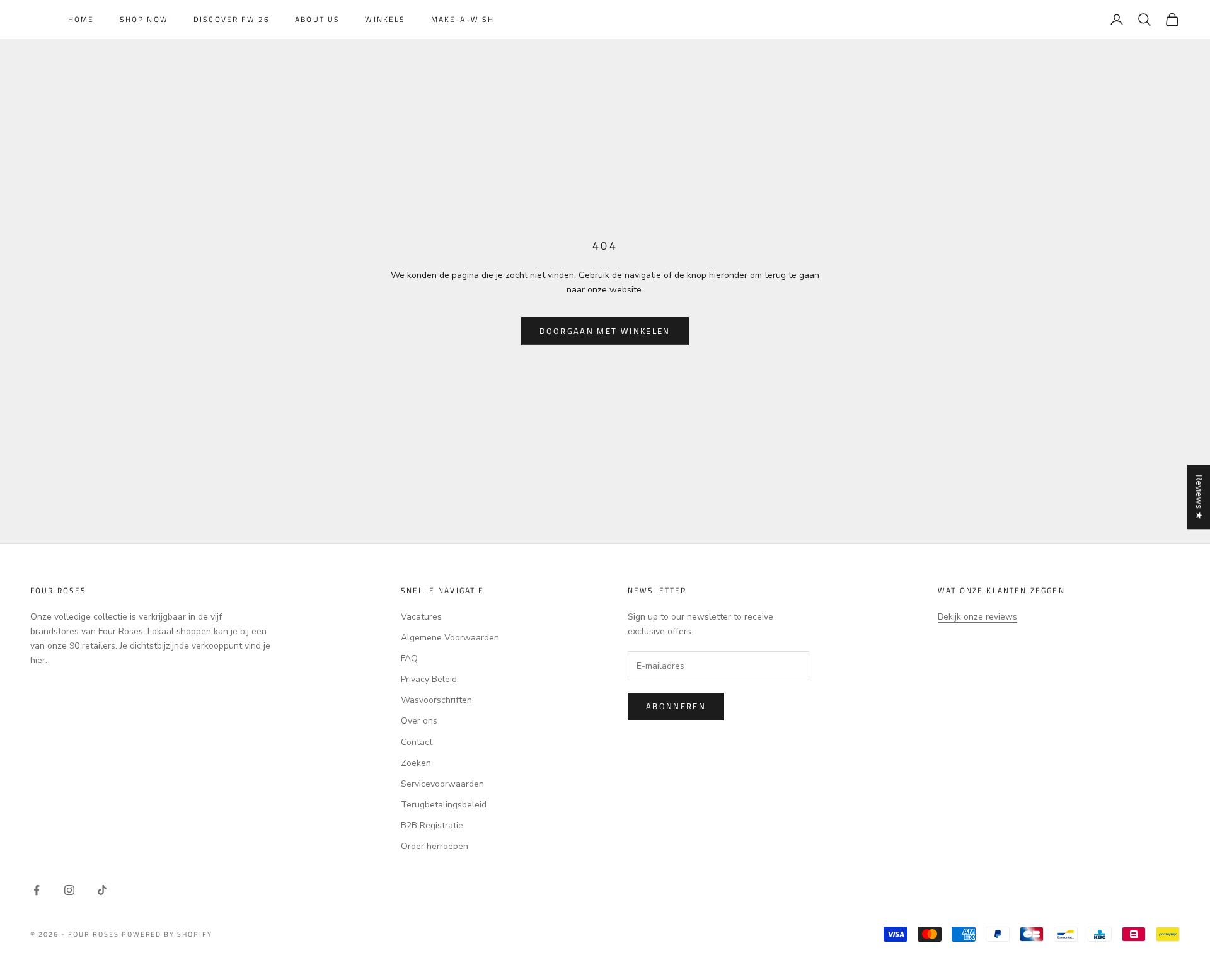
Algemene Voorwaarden (450, 638)
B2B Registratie (432, 825)
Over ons (419, 721)
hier (37, 660)
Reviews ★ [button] (1199, 497)
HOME (81, 19)
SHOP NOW (144, 19)
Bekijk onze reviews (977, 617)
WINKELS (385, 19)
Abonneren (676, 706)
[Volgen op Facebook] (36, 890)
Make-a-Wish (463, 19)
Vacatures (421, 617)
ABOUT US (317, 19)
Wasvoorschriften (436, 700)
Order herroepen (434, 846)
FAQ (409, 658)
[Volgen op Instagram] (69, 890)
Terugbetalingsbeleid (444, 805)
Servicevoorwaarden (442, 784)
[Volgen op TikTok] (102, 890)
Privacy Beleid (429, 679)
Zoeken (416, 763)
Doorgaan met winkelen (604, 331)
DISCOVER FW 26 (231, 19)
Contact (416, 742)
